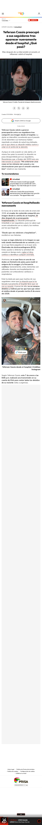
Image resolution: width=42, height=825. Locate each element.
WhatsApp (23, 108)
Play (39, 821)
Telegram (28, 108)
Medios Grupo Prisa (21, 785)
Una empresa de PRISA (21, 780)
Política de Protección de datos (25, 769)
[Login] (39, 13)
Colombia (5, 21)
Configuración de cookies (27, 771)
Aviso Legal (11, 769)
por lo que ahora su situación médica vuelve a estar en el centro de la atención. (20, 145)
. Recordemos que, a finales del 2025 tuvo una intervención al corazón (20, 159)
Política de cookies (12, 771)
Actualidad (18, 27)
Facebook (14, 108)
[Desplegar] (21, 814)
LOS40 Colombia (21, 13)
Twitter (19, 108)
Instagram (17, 754)
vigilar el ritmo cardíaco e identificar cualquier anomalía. (18, 253)
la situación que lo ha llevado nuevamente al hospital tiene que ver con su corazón (20, 284)
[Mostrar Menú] (3, 13)
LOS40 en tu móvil (21, 773)
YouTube (21, 754)
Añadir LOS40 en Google (23, 121)
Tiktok (12, 754)
